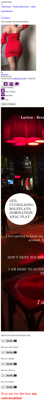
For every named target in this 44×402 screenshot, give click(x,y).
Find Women (6, 6)
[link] (2, 4)
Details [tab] (4, 104)
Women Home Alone (21, 6)
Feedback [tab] (11, 104)
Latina (33, 6)
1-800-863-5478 (19, 79)
